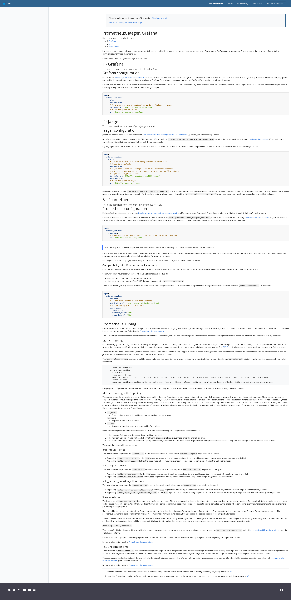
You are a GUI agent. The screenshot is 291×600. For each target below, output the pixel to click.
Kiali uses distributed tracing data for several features (165, 134)
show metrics (158, 213)
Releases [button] (256, 3)
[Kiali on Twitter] (14, 590)
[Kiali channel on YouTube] (24, 590)
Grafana (112, 41)
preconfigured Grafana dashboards (129, 77)
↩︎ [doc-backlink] (231, 571)
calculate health (171, 213)
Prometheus (114, 46)
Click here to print (159, 18)
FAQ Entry (227, 347)
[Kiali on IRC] (29, 590)
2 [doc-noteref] (168, 501)
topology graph (145, 213)
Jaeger (111, 44)
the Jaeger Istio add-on (258, 139)
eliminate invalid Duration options (264, 530)
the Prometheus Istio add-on (257, 217)
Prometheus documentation (152, 331)
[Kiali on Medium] (19, 590)
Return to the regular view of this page (125, 22)
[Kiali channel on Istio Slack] (9, 590)
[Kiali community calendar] (34, 590)
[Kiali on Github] (281, 590)
